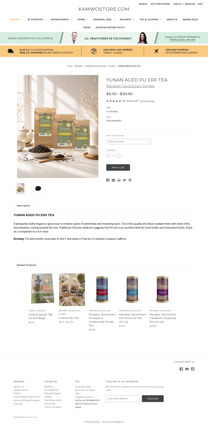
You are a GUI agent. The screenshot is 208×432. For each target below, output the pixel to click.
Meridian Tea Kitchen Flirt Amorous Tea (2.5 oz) (132, 318)
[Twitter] (124, 180)
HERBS (81, 19)
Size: (115, 135)
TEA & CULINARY (149, 19)
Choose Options (72, 292)
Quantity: (111, 150)
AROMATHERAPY (60, 19)
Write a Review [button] (147, 101)
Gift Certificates (160, 4)
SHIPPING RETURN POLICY (110, 27)
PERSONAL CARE (102, 19)
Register (190, 4)
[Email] (113, 180)
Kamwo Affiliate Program (27, 400)
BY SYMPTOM (35, 19)
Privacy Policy (91, 421)
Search (143, 4)
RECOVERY (125, 19)
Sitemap (18, 403)
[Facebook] (108, 180)
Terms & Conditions (113, 421)
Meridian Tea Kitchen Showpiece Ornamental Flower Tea (102, 320)
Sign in (177, 4)
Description (23, 205)
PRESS (87, 27)
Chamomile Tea (69, 317)
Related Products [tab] (26, 265)
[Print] (119, 180)
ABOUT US (172, 19)
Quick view (41, 287)
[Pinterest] (130, 180)
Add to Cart (42, 292)
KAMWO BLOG (190, 19)
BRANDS (14, 19)
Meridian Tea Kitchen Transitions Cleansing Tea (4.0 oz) (162, 318)
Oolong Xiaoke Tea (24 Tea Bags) (40, 316)
